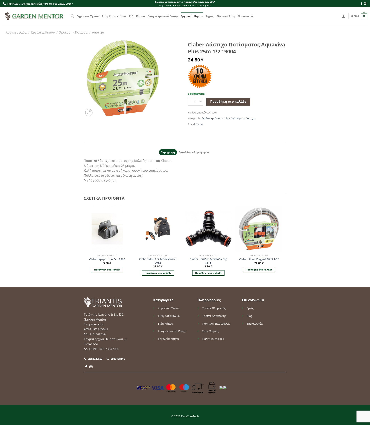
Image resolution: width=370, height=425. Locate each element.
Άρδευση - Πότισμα (73, 32)
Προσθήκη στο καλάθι (228, 101)
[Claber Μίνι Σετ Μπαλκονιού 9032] (157, 228)
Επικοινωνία (255, 323)
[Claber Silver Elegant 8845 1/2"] (258, 228)
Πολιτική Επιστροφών (216, 323)
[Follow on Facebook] (361, 3)
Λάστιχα (98, 32)
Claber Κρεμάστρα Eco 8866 (107, 259)
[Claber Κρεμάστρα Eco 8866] (107, 228)
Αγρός (210, 16)
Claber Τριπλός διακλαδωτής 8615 (208, 261)
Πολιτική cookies (213, 339)
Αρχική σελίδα (16, 32)
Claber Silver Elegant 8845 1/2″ (259, 259)
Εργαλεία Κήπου (192, 16)
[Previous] (84, 246)
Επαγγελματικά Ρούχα (163, 16)
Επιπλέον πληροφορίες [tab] (194, 152)
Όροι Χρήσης (210, 331)
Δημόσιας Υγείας (88, 16)
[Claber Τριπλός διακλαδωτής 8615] (208, 228)
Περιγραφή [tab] (168, 152)
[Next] (282, 246)
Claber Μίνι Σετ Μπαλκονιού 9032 (157, 261)
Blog (249, 316)
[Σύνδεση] (344, 16)
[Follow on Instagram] (365, 3)
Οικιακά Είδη (226, 16)
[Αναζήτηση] (72, 16)
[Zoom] (89, 112)
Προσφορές (245, 16)
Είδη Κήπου (137, 16)
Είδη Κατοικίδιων (114, 16)
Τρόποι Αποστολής (214, 316)
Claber (199, 124)
